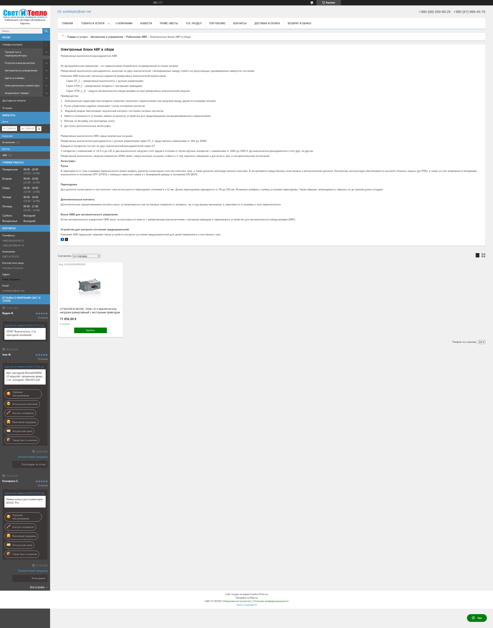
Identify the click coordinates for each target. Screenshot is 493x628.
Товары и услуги (12, 44)
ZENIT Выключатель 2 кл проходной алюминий (21, 333)
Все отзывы (37, 587)
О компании (124, 23)
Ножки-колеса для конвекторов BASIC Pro (24, 501)
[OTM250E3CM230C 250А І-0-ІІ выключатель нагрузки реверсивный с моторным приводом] (90, 286)
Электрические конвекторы (22, 85)
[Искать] (46, 31)
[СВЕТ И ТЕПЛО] (25, 13)
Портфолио (217, 23)
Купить (90, 330)
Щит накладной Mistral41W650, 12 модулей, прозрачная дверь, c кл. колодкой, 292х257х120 (24, 376)
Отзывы (7, 108)
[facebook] (62, 240)
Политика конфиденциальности (270, 601)
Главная (67, 23)
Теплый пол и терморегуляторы (16, 53)
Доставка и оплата (14, 100)
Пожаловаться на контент (237, 601)
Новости (146, 23)
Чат (479, 618)
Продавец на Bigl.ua (247, 597)
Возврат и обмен (299, 23)
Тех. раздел (193, 23)
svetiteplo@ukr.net (13, 290)
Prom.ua (263, 594)
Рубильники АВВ (136, 36)
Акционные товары (17, 93)
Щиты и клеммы (14, 78)
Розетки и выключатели (20, 63)
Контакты (239, 23)
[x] (66, 240)
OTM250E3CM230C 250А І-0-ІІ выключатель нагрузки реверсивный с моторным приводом (90, 310)
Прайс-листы (169, 23)
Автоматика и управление (21, 70)
